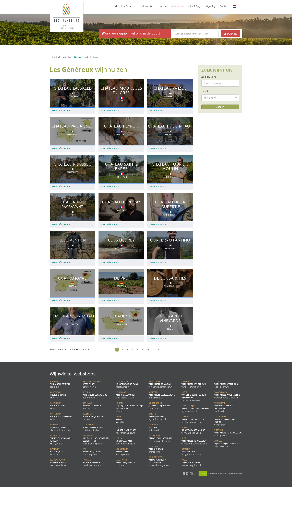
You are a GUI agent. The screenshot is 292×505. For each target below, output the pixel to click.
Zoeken (231, 34)
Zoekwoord (209, 76)
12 (157, 349)
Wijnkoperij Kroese (92, 452)
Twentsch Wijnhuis (191, 462)
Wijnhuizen (177, 6)
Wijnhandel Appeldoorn (226, 384)
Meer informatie (60, 110)
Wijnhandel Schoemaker (194, 441)
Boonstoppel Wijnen (93, 427)
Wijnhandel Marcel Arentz (162, 395)
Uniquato (155, 427)
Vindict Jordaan (58, 395)
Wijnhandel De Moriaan (161, 384)
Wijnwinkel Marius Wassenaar (223, 407)
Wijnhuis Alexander (125, 395)
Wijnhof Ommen (157, 416)
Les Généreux (129, 6)
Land (204, 91)
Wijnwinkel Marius (92, 406)
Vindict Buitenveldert (61, 416)
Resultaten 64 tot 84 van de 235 (71, 349)
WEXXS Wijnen (56, 452)
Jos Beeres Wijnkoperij (159, 406)
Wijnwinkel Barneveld (61, 427)
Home (77, 57)
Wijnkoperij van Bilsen (192, 419)
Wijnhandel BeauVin (60, 384)
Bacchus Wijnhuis (92, 462)
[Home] (116, 6)
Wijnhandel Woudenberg (227, 395)
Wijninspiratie (123, 452)
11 (152, 349)
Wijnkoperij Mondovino (226, 444)
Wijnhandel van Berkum (193, 384)
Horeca (163, 6)
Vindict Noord (57, 406)
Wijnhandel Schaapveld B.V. (228, 433)
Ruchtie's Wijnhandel (93, 416)
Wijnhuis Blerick (58, 462)
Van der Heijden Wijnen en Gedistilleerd (96, 439)
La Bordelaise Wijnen (126, 430)
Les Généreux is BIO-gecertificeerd (225, 473)
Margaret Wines (191, 452)
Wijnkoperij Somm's (125, 462)
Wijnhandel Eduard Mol (95, 395)
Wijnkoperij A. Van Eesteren (195, 408)
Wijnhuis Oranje (156, 449)
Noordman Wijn (125, 441)
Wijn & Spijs (194, 6)
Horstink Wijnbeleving (127, 384)
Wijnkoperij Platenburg (161, 438)
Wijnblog (211, 6)
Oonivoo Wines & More (193, 430)
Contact (224, 6)
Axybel (120, 419)
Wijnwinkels (147, 6)
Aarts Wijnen (93, 384)
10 (147, 349)
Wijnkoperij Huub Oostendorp (159, 461)
